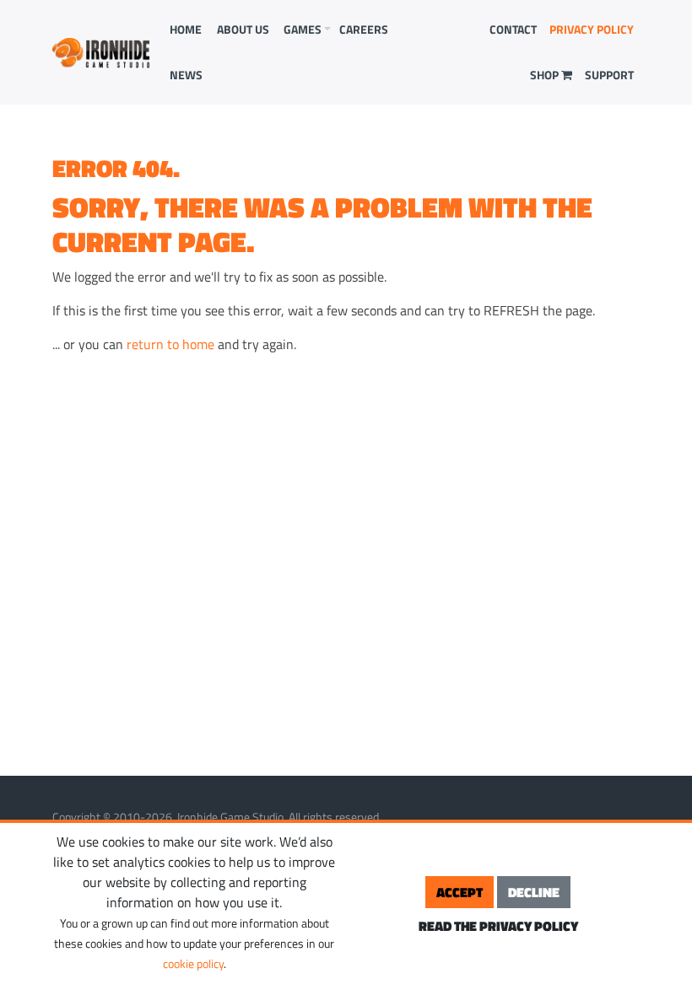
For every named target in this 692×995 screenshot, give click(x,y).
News (186, 74)
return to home (170, 344)
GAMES (303, 29)
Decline (534, 892)
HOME (186, 29)
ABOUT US (243, 29)
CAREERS (363, 29)
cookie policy (193, 963)
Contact (513, 29)
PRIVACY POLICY (591, 29)
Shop (545, 74)
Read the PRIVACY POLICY (498, 926)
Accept (459, 892)
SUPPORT (609, 74)
